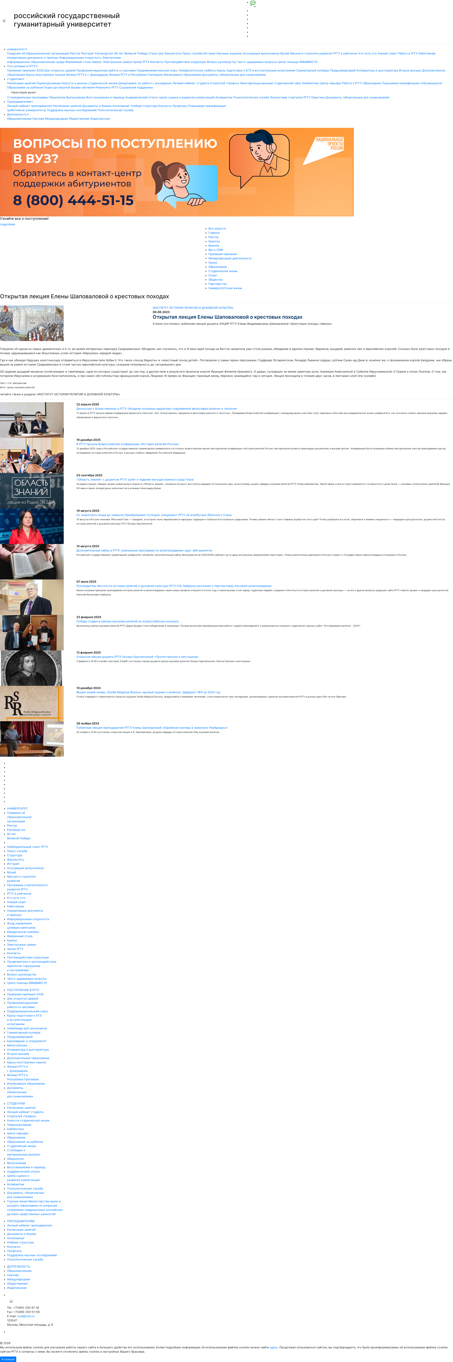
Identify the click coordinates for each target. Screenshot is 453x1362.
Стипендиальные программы (27, 97)
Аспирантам (223, 97)
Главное (214, 233)
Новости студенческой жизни (28, 1120)
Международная (56, 118)
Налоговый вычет (23, 92)
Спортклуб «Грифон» (224, 83)
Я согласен (8, 1359)
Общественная (79, 118)
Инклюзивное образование (182, 74)
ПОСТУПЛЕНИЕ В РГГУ (23, 990)
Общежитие (57, 97)
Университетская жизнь (225, 288)
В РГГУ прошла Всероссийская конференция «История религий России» (127, 444)
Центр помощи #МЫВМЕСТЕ (298, 62)
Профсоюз (180, 106)
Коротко (214, 241)
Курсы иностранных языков (45, 74)
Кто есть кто (368, 53)
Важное (213, 245)
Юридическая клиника (23, 932)
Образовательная (19, 118)
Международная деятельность (230, 258)
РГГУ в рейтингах (345, 53)
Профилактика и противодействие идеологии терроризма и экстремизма (31, 966)
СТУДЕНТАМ (16, 1103)
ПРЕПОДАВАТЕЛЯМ (21, 1221)
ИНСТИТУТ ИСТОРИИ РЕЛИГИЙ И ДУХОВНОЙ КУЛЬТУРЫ (193, 307)
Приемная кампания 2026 (25, 70)
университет (16, 49)
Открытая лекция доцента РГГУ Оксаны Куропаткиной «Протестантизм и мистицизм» (137, 656)
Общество (215, 279)
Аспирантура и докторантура (377, 70)
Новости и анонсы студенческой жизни (89, 83)
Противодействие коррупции (185, 62)
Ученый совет (387, 53)
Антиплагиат (121, 106)
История (209, 53)
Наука (212, 262)
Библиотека (310, 83)
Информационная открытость (80, 57)
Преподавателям (19, 101)
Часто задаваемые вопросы (257, 62)
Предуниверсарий (343, 70)
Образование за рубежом (25, 87)
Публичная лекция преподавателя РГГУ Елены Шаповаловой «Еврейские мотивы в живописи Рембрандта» (152, 727)
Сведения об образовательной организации (38, 53)
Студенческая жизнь (223, 271)
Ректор (75, 53)
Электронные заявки (117, 62)
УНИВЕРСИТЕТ (17, 808)
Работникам (426, 53)
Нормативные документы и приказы (32, 57)
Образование (372, 83)
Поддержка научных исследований (72, 110)
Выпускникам (75, 97)
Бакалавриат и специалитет (27, 1041)
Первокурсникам (48, 83)
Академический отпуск (141, 97)
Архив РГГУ (141, 62)
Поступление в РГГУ (21, 66)
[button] (34, 177)
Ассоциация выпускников (261, 53)
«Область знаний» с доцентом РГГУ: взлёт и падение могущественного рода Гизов (135, 479)
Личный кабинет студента (191, 83)
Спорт (212, 275)
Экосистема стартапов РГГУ (290, 97)
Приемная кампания (222, 254)
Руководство (104, 53)
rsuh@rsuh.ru (26, 1316)
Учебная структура (144, 106)
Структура (156, 53)
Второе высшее (410, 70)
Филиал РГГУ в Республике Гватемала (135, 74)
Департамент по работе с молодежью (145, 83)
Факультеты (173, 53)
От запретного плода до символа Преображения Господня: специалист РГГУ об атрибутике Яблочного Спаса (154, 515)
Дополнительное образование (28, 1058)
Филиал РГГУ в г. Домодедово (87, 74)
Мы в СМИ (215, 250)
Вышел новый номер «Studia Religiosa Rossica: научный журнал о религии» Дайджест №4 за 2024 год (148, 692)
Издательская (100, 118)
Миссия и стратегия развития (311, 53)
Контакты (157, 62)
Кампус (97, 62)
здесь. (274, 1347)
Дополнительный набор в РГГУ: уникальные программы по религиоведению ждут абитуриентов (144, 550)
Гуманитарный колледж (312, 70)
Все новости (217, 228)
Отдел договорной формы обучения (69, 87)
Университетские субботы (197, 70)
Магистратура (17, 1045)
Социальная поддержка (136, 87)
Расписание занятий (21, 83)
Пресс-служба (192, 53)
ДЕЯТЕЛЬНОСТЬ (18, 1266)
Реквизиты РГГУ (107, 87)
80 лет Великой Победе (131, 53)
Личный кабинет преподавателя (29, 106)
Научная (38, 118)
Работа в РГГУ (408, 53)
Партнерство (217, 284)
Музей (284, 53)
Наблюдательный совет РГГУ (27, 847)
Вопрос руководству (221, 62)
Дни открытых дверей (60, 70)
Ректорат (87, 53)
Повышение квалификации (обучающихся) (412, 83)
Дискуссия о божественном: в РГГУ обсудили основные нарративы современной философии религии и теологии (157, 408)
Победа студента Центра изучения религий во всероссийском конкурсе (127, 621)
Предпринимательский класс (157, 70)
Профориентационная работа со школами (106, 70)
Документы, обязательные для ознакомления (234, 74)
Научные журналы (229, 53)
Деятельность (17, 114)
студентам (15, 79)
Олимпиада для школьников (27, 1028)
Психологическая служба (251, 97)
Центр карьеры (330, 83)
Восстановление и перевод (105, 97)
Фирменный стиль (78, 62)
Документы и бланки (96, 106)
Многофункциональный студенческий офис (270, 83)
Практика (318, 97)
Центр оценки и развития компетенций (186, 97)
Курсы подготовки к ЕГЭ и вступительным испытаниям (256, 70)
